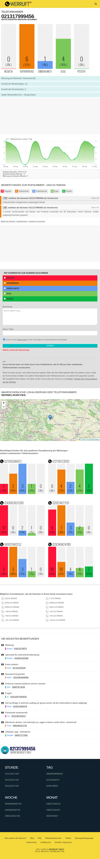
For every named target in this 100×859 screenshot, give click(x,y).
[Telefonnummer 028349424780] (70, 576)
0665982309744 (12, 810)
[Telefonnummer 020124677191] (70, 535)
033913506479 (20, 706)
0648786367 (52, 816)
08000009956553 (54, 774)
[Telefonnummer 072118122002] (70, 493)
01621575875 (20, 649)
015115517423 (12, 774)
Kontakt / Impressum (63, 842)
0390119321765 (12, 816)
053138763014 (18, 716)
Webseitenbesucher (53, 838)
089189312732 (20, 726)
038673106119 (53, 804)
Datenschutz (31, 842)
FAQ (39, 838)
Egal (9, 293)
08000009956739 (13, 804)
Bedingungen (22, 340)
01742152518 (19, 668)
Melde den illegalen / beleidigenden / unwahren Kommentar (23, 221)
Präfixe (68, 838)
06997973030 (18, 687)
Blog (32, 838)
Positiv (10, 299)
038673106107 (53, 810)
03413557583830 (18, 697)
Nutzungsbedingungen (84, 838)
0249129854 (52, 786)
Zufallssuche (45, 842)
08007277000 (21, 735)
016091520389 (21, 658)
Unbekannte (13, 288)
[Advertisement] (50, 116)
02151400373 (52, 780)
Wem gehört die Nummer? (16, 838)
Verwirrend (13, 283)
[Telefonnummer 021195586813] (22, 493)
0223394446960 (21, 677)
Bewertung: (7, 307)
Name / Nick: (8, 329)
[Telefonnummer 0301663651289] (22, 535)
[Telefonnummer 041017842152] (22, 576)
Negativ (10, 278)
